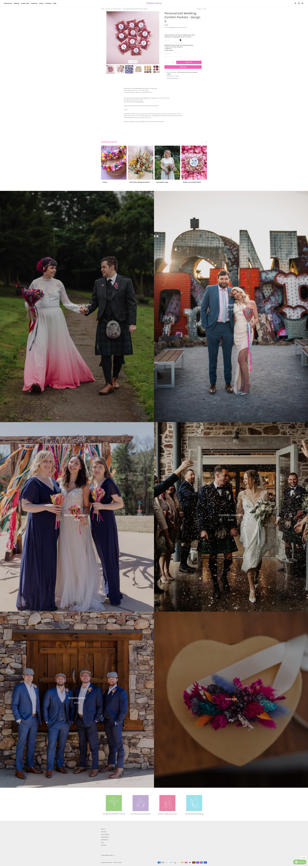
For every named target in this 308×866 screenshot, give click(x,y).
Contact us (104, 831)
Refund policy (104, 839)
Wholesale (103, 845)
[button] (299, 3)
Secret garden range (162, 182)
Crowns (105, 182)
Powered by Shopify (117, 862)
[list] (132, 37)
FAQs (102, 842)
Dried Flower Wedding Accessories (139, 182)
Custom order (25, 3)
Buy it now (183, 67)
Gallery (41, 3)
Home (102, 9)
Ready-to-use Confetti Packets (113, 9)
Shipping (173, 27)
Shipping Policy (105, 837)
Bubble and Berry (108, 862)
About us (103, 829)
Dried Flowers (8, 3)
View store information (172, 78)
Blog (54, 3)
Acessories (34, 3)
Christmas (48, 3)
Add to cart (188, 62)
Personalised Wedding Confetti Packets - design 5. (135, 9)
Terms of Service (105, 834)
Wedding (16, 3)
